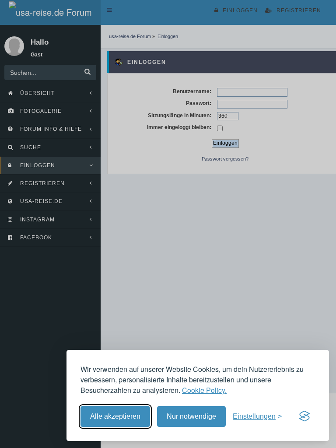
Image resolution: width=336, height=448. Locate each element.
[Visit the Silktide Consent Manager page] (304, 416)
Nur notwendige (191, 416)
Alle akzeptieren (115, 416)
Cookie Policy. (204, 390)
